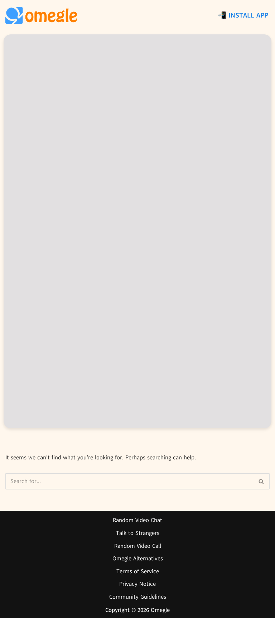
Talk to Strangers (137, 533)
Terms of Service (137, 571)
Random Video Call (137, 546)
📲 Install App (243, 15)
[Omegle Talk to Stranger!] (41, 15)
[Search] (262, 481)
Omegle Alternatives (137, 559)
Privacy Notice (137, 584)
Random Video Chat (137, 520)
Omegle (160, 610)
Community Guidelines (137, 597)
